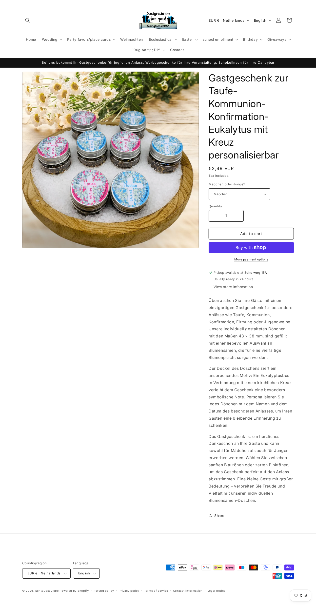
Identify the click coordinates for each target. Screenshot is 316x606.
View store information (233, 287)
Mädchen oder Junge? (227, 184)
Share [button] (219, 515)
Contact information (188, 590)
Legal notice (216, 590)
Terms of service (156, 590)
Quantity (215, 206)
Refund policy (104, 590)
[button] (27, 20)
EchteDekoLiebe (47, 590)
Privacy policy (129, 590)
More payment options (251, 259)
